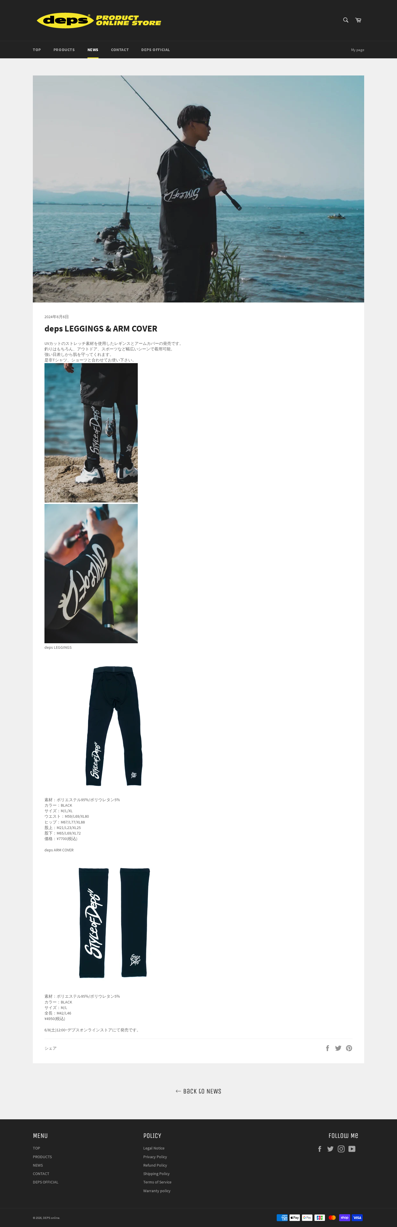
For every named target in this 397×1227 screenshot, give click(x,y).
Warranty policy (157, 1190)
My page (357, 49)
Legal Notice (153, 1148)
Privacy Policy (155, 1156)
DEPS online (51, 1218)
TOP (37, 49)
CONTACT (120, 49)
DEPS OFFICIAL (155, 49)
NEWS (93, 49)
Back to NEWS (201, 1091)
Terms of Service (157, 1182)
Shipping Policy (156, 1173)
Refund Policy (155, 1165)
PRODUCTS (64, 49)
